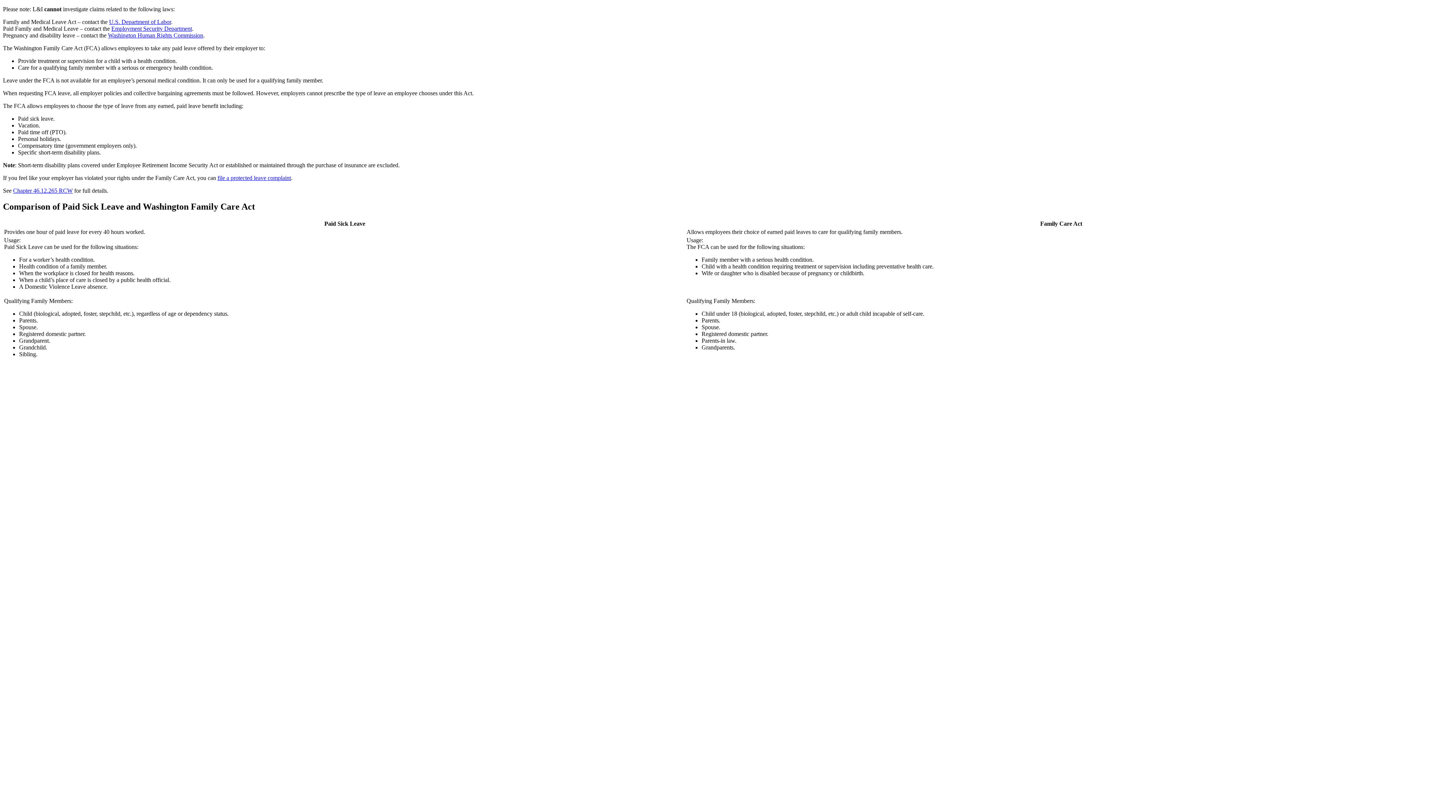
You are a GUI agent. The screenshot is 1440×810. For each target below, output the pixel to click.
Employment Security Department (151, 29)
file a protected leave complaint (254, 178)
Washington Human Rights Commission (155, 35)
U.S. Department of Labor (140, 22)
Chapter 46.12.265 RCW (43, 191)
